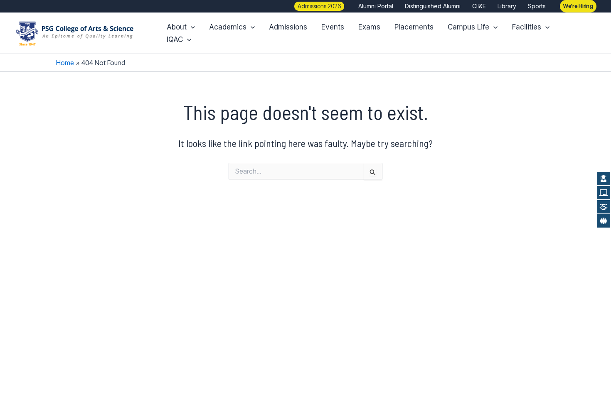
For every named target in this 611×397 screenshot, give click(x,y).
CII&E (479, 6)
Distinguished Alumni (433, 6)
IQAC (175, 39)
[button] (319, 6)
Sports (537, 6)
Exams (369, 27)
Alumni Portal (375, 6)
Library (507, 6)
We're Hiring (578, 5)
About (177, 27)
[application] (191, 27)
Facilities (526, 27)
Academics (227, 27)
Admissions (288, 27)
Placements (414, 27)
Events (332, 27)
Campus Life (468, 27)
